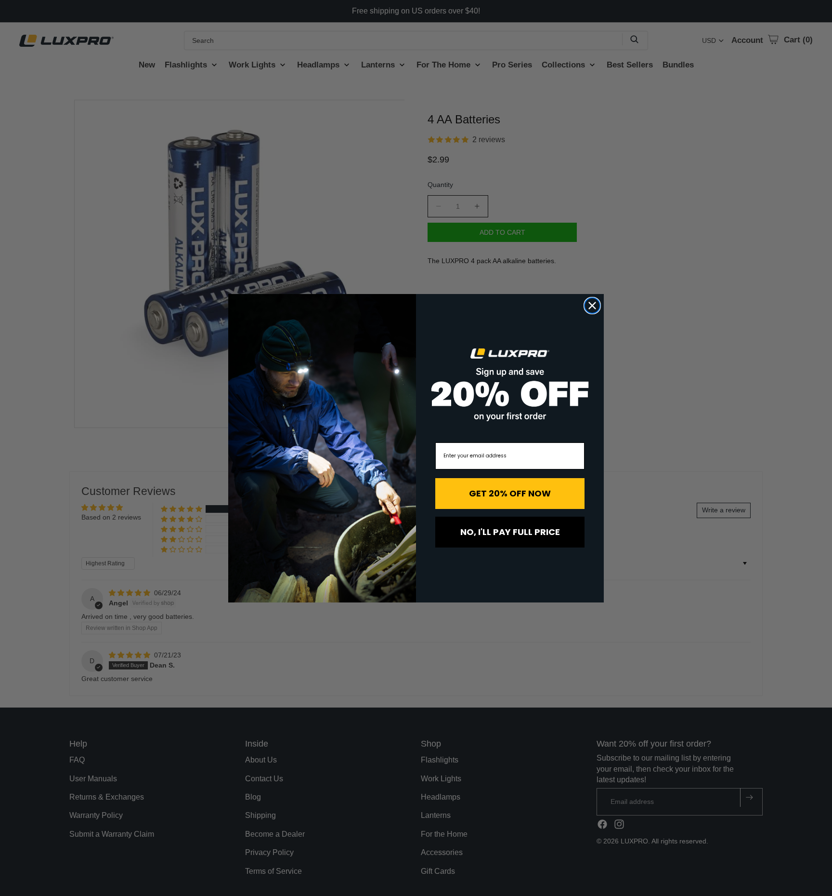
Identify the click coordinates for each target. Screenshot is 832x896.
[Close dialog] (592, 305)
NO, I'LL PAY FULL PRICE (510, 532)
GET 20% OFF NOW (510, 493)
